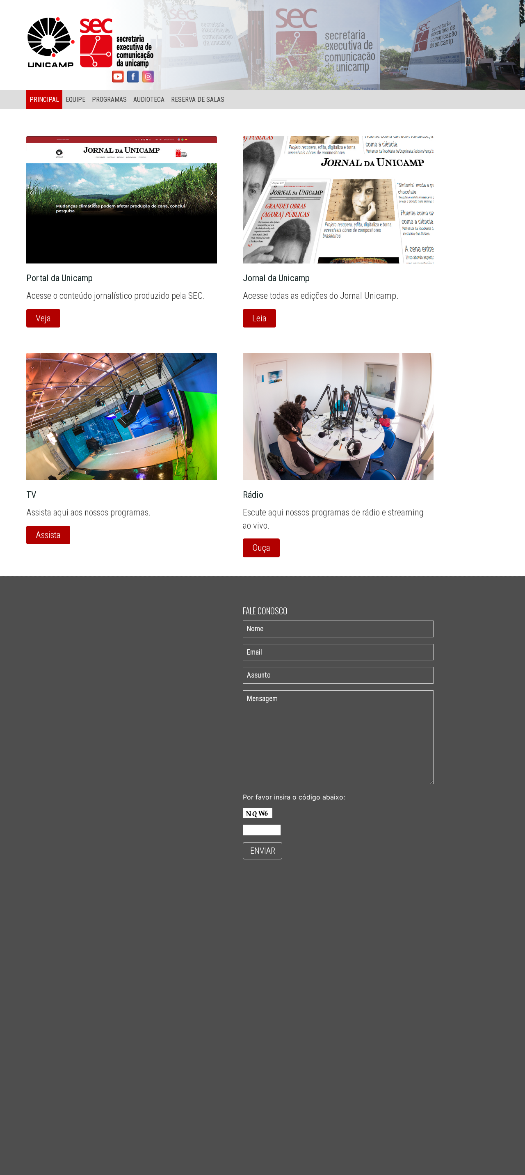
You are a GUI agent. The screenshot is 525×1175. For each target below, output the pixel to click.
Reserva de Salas (197, 99)
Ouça (261, 547)
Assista (48, 534)
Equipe (75, 99)
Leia (259, 318)
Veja (43, 318)
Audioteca (148, 99)
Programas (109, 99)
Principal (44, 99)
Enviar (262, 851)
